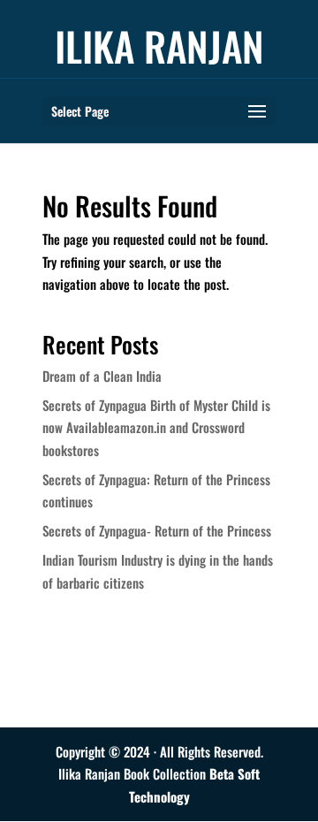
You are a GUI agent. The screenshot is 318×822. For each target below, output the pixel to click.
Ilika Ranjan (159, 45)
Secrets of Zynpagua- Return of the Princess (156, 530)
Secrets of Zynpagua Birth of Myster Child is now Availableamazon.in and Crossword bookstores (156, 427)
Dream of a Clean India (102, 375)
